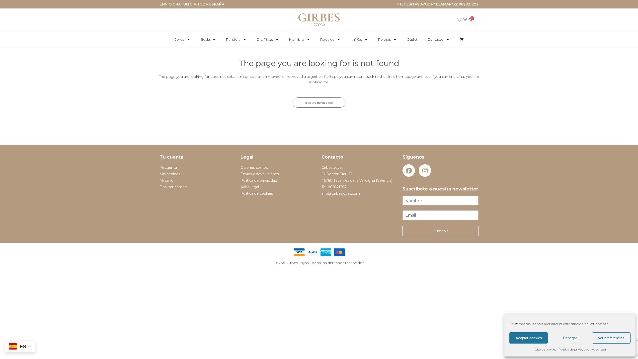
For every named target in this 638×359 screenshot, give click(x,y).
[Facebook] (408, 170)
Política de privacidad (573, 349)
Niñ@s (356, 39)
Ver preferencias (611, 338)
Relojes (384, 39)
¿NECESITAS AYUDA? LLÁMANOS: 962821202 (437, 4)
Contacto (435, 39)
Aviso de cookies (545, 349)
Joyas (179, 39)
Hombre (296, 39)
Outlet (412, 39)
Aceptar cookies (529, 338)
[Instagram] (425, 170)
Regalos (327, 39)
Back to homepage (319, 102)
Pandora (233, 39)
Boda (205, 39)
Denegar (570, 338)
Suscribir (440, 231)
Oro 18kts (264, 39)
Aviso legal (599, 349)
